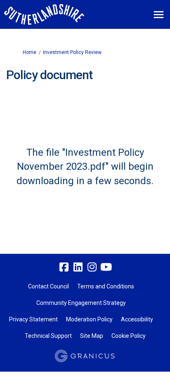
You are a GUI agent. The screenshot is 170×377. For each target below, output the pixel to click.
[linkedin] (78, 267)
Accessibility (137, 319)
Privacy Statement (33, 319)
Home (29, 52)
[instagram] (92, 267)
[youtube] (106, 267)
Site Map (91, 336)
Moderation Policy (89, 319)
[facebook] (64, 267)
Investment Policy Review (72, 52)
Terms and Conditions (105, 286)
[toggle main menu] (158, 14)
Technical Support (48, 336)
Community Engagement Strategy (81, 303)
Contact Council (48, 286)
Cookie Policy (128, 336)
